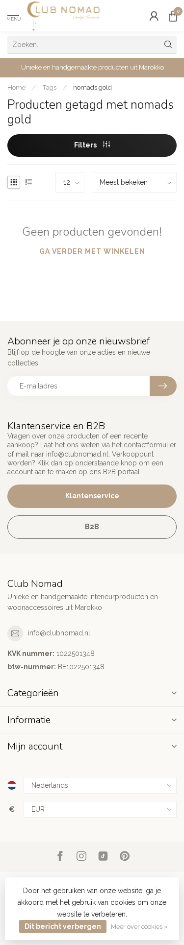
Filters (86, 145)
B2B (92, 527)
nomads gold (92, 87)
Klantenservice (92, 496)
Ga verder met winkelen (92, 251)
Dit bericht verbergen (63, 926)
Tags (49, 87)
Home (16, 87)
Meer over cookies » (139, 926)
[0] (173, 15)
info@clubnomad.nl (59, 633)
